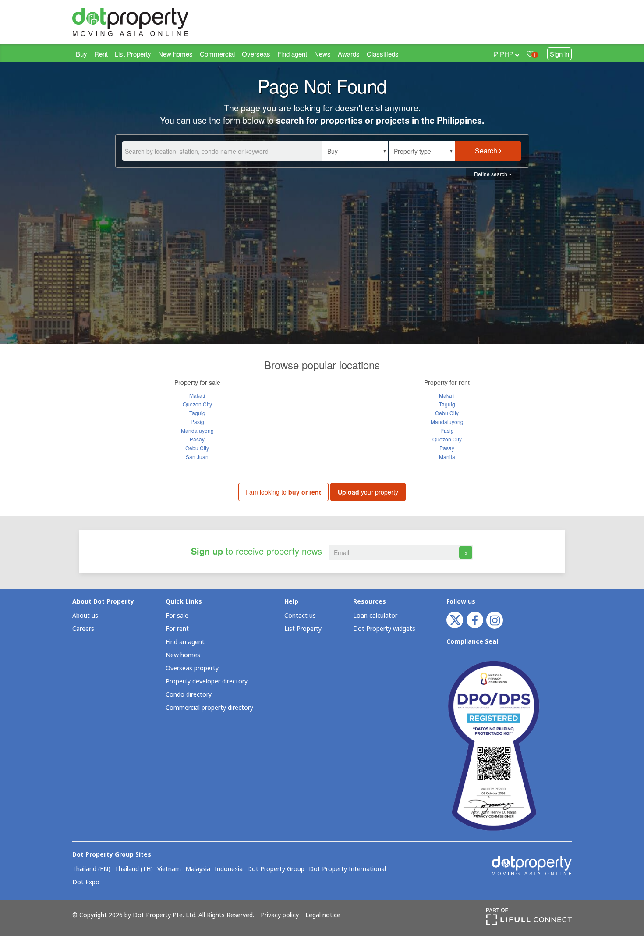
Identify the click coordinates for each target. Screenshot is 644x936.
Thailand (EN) (91, 869)
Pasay (197, 439)
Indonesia (229, 869)
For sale (177, 615)
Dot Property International (347, 869)
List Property (133, 53)
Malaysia (197, 869)
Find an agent (185, 642)
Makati (197, 395)
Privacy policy (280, 915)
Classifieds (383, 53)
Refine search (491, 174)
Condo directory (189, 694)
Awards (349, 53)
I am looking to (283, 492)
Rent (101, 53)
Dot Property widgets (384, 628)
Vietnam (169, 869)
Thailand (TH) (134, 869)
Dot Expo (85, 882)
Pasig (197, 421)
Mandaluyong (197, 430)
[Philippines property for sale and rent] (151, 22)
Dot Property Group (275, 869)
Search (487, 151)
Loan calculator (375, 615)
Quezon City (197, 404)
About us (85, 615)
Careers (83, 628)
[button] (355, 151)
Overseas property (192, 668)
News (322, 53)
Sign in (559, 53)
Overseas (256, 53)
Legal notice (322, 915)
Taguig (197, 412)
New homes (175, 53)
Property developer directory (207, 681)
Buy (81, 53)
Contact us (300, 615)
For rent (177, 628)
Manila (447, 456)
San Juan (197, 456)
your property (368, 492)
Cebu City (197, 448)
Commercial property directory (209, 707)
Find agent (292, 53)
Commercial (217, 53)
